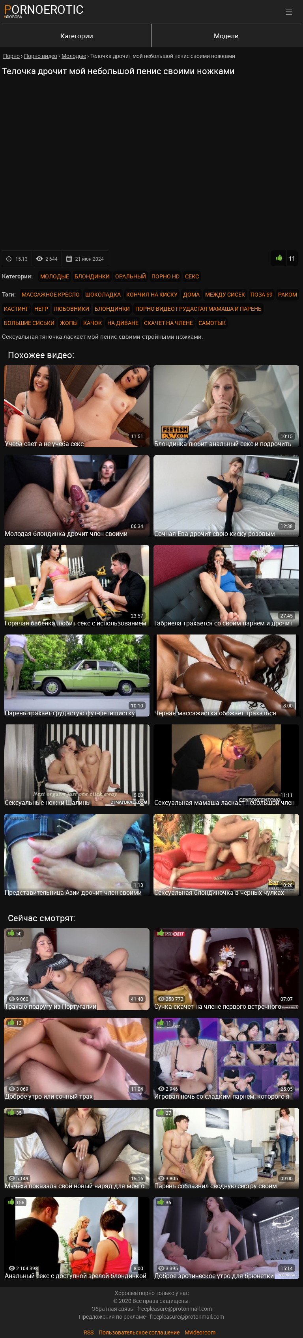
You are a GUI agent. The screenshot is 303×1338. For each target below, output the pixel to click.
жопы (69, 323)
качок (92, 323)
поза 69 (262, 294)
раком (287, 294)
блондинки (112, 308)
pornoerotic (44, 9)
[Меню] (289, 12)
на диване (122, 323)
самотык (212, 323)
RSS (89, 1332)
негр (41, 308)
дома (191, 294)
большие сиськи (29, 323)
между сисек (225, 294)
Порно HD (166, 276)
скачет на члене (168, 323)
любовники (71, 308)
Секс (192, 276)
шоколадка (103, 294)
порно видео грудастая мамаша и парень (198, 308)
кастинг (16, 308)
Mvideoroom (200, 1332)
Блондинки (92, 276)
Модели (226, 35)
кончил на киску (152, 294)
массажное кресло (51, 294)
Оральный (130, 276)
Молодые (54, 276)
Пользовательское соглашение (139, 1332)
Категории (76, 35)
